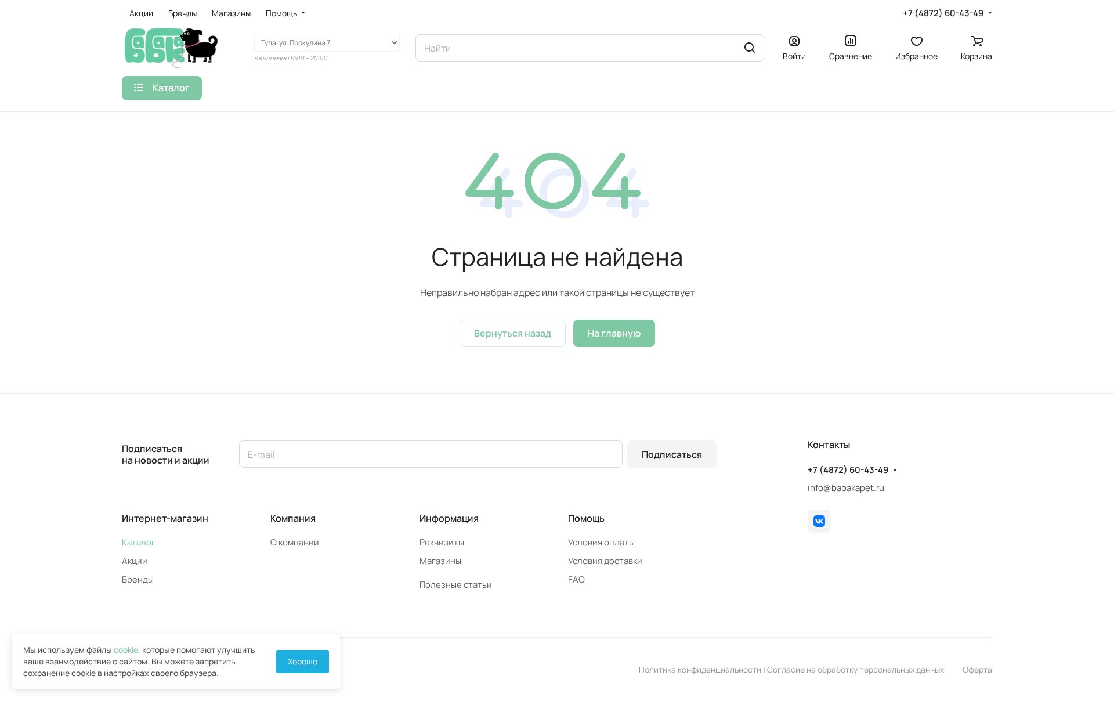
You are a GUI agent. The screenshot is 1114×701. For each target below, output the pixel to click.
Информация (449, 518)
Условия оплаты (601, 542)
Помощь (586, 518)
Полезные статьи (455, 585)
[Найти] (749, 48)
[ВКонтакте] (819, 521)
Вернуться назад (512, 333)
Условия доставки (605, 561)
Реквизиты (441, 542)
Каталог (138, 542)
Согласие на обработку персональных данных (855, 669)
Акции (134, 561)
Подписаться (672, 454)
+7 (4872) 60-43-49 (943, 13)
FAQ (576, 579)
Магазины (440, 561)
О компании (294, 542)
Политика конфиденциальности (700, 669)
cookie (126, 649)
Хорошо (302, 661)
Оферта (977, 669)
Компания (293, 518)
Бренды (138, 579)
